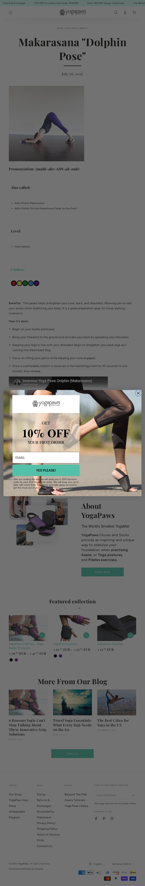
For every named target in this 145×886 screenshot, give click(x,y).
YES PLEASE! (46, 470)
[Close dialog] (138, 393)
